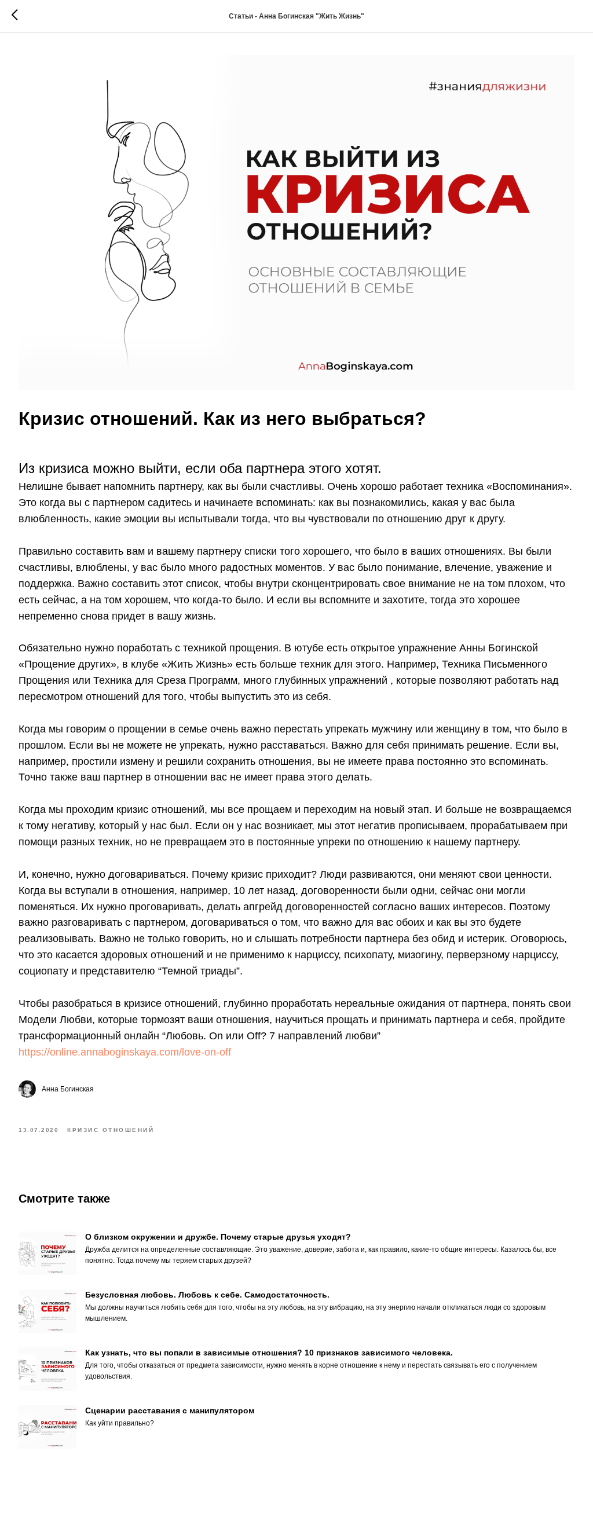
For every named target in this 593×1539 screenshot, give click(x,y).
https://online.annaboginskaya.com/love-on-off (125, 1052)
